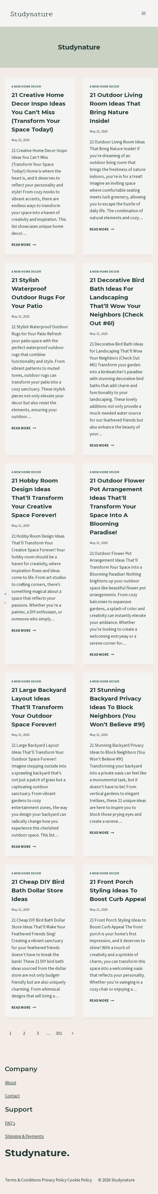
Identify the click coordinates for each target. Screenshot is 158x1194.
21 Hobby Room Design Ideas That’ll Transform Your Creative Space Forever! (37, 498)
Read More (24, 244)
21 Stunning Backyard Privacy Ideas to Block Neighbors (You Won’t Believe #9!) (117, 707)
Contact (12, 1095)
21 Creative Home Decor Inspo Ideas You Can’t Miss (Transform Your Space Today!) (38, 112)
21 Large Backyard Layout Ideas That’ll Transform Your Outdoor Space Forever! (39, 707)
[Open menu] (143, 13)
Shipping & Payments (24, 1136)
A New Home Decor (26, 86)
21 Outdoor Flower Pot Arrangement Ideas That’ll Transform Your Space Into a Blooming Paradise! (117, 506)
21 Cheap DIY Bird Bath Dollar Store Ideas (38, 890)
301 (59, 1033)
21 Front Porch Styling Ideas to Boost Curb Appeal (118, 890)
